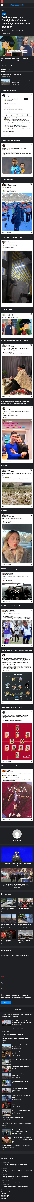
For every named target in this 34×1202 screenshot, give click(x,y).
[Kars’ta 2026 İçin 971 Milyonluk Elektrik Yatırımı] (6, 1054)
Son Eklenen (17, 1009)
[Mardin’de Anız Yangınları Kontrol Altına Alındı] (8, 918)
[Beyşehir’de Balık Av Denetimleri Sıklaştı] (6, 1098)
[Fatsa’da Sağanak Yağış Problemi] (25, 918)
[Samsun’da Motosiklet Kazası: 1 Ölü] (8, 902)
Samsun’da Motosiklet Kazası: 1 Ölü (22, 1059)
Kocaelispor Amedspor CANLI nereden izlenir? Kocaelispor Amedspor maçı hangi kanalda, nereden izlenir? (16, 1123)
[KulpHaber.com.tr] (17, 5)
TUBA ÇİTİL (6, 30)
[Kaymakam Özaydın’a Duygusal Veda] (25, 934)
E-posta (3, 983)
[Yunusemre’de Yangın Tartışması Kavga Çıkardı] (5, 82)
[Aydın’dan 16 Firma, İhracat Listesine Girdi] (6, 1091)
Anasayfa (5, 10)
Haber (10, 10)
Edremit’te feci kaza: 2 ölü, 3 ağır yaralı (12, 74)
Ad (2, 976)
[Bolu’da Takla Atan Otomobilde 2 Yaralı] (8, 934)
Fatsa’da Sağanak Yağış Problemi (21, 1081)
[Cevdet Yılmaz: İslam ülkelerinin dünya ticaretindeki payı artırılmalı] (6, 1023)
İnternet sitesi (5, 989)
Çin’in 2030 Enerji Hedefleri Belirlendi (12, 1117)
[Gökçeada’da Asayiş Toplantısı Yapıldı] (25, 902)
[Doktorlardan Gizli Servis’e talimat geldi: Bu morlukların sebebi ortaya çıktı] (6, 1140)
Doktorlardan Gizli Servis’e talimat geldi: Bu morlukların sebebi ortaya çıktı (22, 1139)
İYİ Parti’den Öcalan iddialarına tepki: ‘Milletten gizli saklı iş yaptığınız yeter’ (20, 1131)
